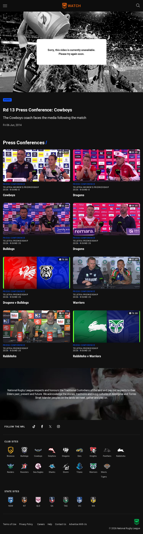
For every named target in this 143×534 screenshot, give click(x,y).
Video (7, 100)
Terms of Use (9, 524)
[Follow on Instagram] (58, 426)
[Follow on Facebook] (42, 426)
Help (50, 524)
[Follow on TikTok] (33, 426)
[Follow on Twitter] (50, 426)
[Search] (138, 5)
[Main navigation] (5, 6)
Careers (41, 524)
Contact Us (60, 524)
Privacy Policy (26, 524)
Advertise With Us (78, 524)
